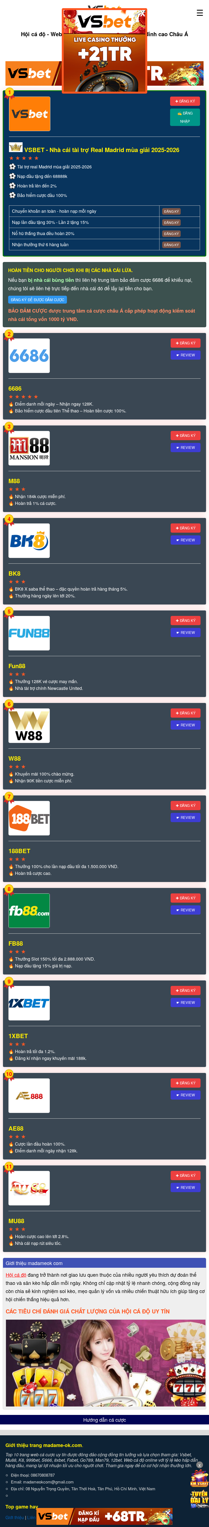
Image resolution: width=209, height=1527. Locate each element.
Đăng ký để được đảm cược (37, 299)
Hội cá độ (16, 1274)
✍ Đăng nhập (185, 117)
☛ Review (185, 354)
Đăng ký (171, 211)
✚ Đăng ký (185, 101)
